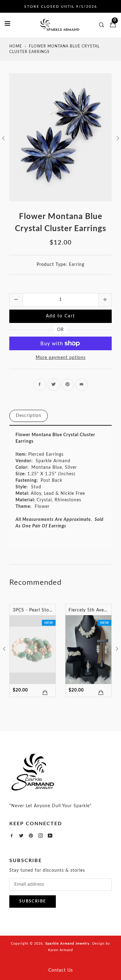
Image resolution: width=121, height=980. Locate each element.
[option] (60, 137)
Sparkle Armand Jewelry (67, 943)
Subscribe (32, 901)
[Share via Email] (81, 384)
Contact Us (60, 970)
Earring (76, 264)
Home (15, 46)
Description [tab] (28, 416)
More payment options (61, 358)
